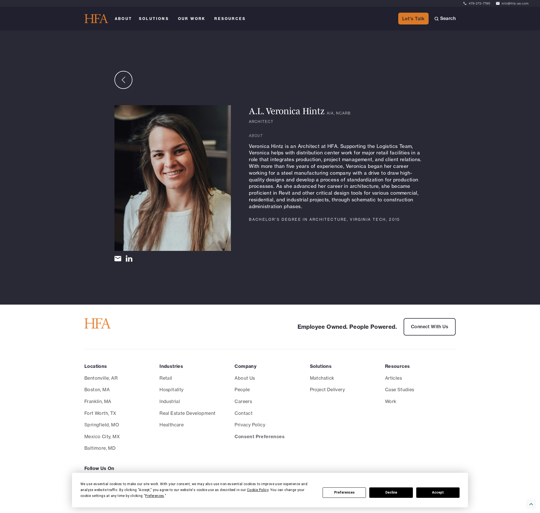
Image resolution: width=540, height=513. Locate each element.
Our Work (192, 18)
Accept (438, 492)
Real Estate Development (187, 413)
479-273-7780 (479, 3)
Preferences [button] (154, 496)
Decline (391, 492)
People (242, 389)
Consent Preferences (260, 436)
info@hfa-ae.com (515, 3)
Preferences (344, 492)
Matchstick (322, 378)
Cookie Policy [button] (257, 490)
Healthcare (171, 425)
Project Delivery (327, 389)
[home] (96, 18)
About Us (245, 378)
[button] (123, 18)
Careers (243, 401)
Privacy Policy (250, 425)
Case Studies (399, 389)
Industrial (169, 401)
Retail (165, 378)
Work (391, 401)
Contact (244, 413)
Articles (393, 378)
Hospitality (171, 389)
